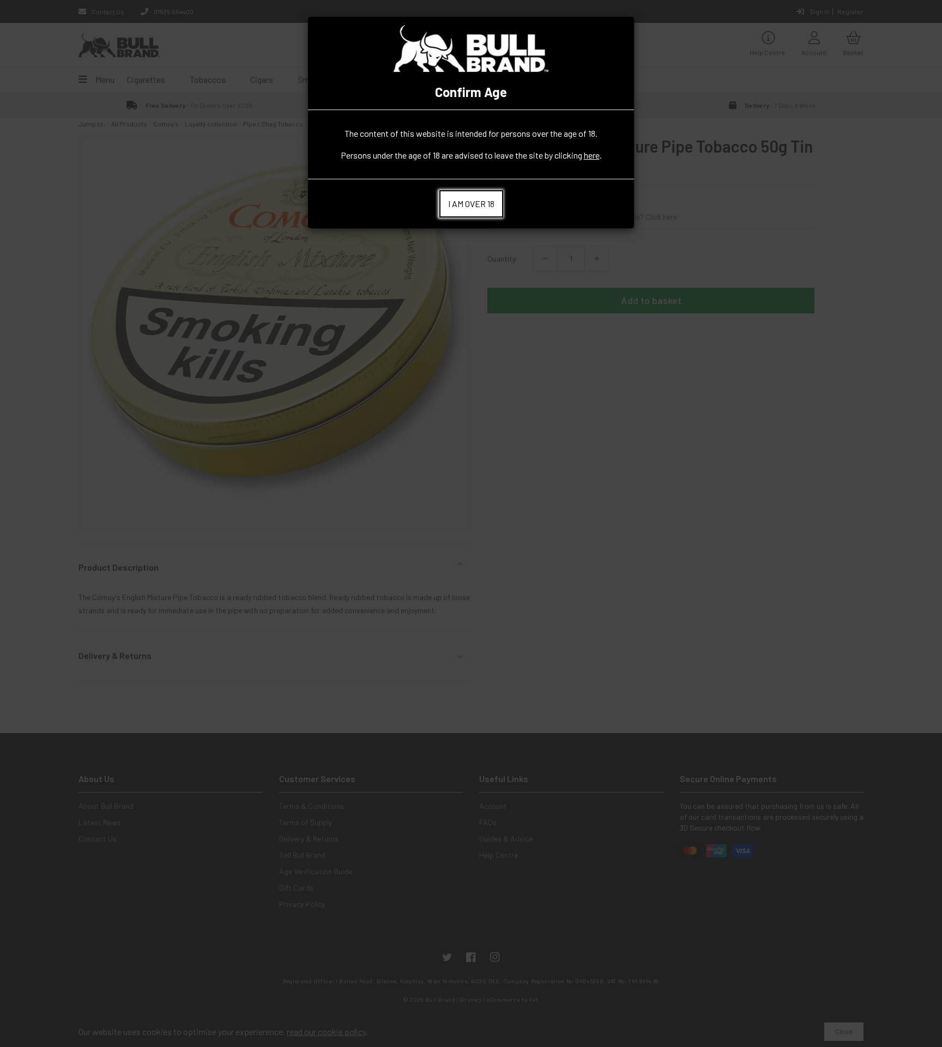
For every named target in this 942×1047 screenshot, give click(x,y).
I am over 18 (471, 203)
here (592, 155)
